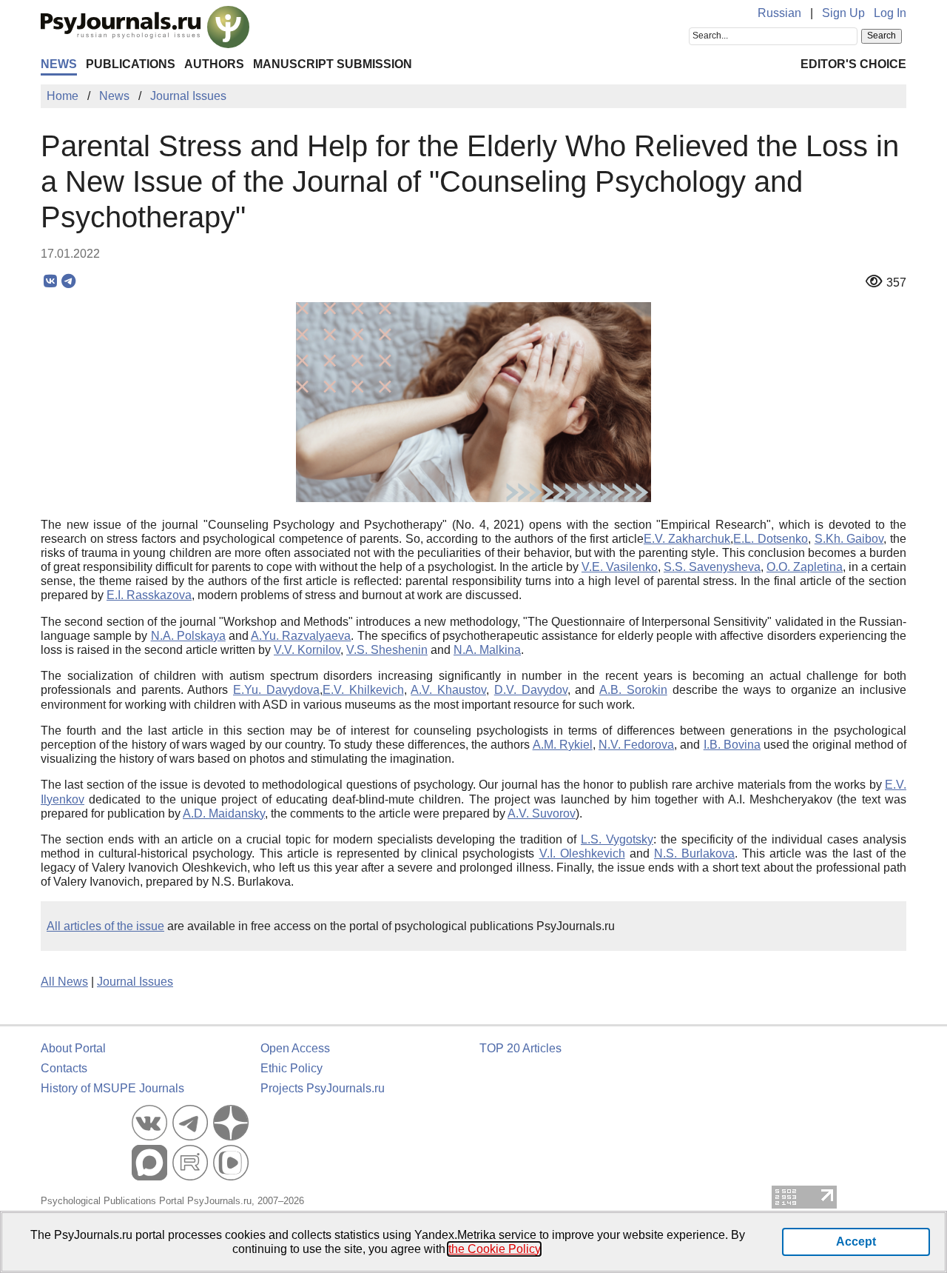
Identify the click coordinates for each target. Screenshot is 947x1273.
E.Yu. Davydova (276, 690)
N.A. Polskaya (188, 635)
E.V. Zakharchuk (687, 538)
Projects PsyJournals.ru (322, 1088)
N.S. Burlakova (694, 853)
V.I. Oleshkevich (582, 853)
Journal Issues (135, 981)
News (59, 64)
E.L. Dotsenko (770, 538)
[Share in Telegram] (68, 281)
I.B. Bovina (732, 744)
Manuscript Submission (332, 64)
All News (64, 981)
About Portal (73, 1048)
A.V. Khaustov (448, 690)
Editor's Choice (853, 64)
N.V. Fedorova (636, 744)
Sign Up (843, 13)
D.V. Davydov (530, 690)
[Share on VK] (50, 281)
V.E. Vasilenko (620, 567)
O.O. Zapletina (804, 567)
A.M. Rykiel (563, 744)
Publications (130, 64)
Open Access (295, 1048)
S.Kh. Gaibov (849, 538)
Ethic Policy (291, 1068)
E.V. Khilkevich (363, 690)
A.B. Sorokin (633, 690)
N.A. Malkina (487, 650)
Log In (890, 13)
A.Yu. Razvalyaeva (301, 635)
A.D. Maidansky (224, 813)
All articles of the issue (105, 926)
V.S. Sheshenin (387, 650)
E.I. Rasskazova (149, 595)
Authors (214, 64)
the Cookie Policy (494, 1249)
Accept (856, 1241)
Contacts (64, 1068)
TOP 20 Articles (520, 1048)
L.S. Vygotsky (617, 839)
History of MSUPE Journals (112, 1088)
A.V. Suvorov (542, 813)
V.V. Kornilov (307, 650)
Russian (779, 13)
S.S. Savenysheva (712, 567)
